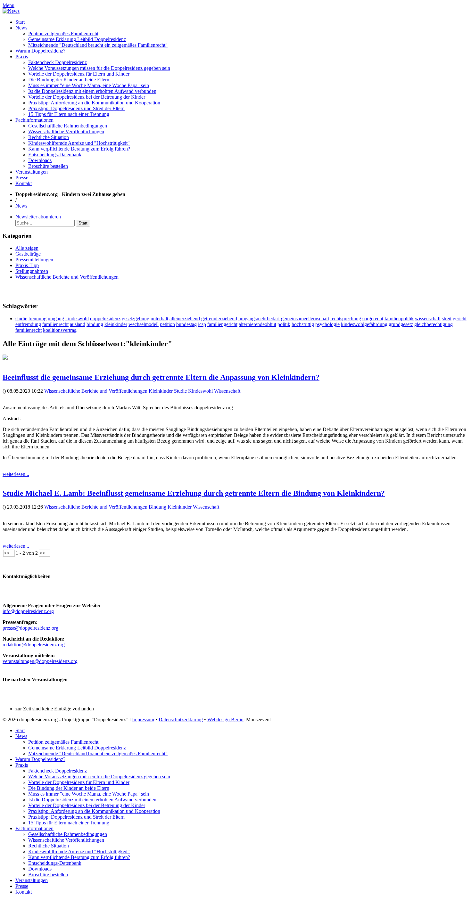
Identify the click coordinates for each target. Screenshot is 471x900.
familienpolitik (399, 318)
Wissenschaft (227, 391)
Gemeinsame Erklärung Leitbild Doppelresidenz (77, 39)
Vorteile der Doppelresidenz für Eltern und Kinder (78, 74)
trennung (37, 318)
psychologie (327, 324)
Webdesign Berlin (225, 719)
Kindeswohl (200, 391)
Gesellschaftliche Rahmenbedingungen (67, 125)
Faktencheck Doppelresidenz (57, 62)
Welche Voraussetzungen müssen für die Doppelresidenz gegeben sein (99, 68)
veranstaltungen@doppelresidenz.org (40, 661)
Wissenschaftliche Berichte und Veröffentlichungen (67, 277)
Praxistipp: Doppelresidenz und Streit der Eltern (76, 108)
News (21, 27)
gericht (460, 318)
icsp (202, 324)
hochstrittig (303, 324)
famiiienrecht (28, 330)
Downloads (40, 160)
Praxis (21, 56)
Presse (21, 177)
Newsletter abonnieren (38, 216)
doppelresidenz (105, 318)
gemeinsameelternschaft (305, 318)
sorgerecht (372, 318)
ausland (77, 324)
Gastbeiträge (28, 254)
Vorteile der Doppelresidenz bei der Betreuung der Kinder (86, 97)
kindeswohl (77, 318)
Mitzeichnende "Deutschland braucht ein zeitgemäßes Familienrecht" (98, 45)
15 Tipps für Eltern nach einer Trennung (68, 114)
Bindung (157, 507)
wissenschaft (428, 318)
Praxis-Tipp (27, 265)
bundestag (186, 324)
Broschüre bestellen (48, 166)
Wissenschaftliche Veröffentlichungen (66, 131)
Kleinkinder (161, 391)
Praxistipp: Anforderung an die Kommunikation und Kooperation (94, 102)
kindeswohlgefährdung (364, 324)
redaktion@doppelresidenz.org (34, 644)
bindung (95, 324)
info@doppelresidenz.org (28, 611)
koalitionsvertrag (60, 330)
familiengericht (222, 324)
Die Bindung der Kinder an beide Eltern (68, 79)
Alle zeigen (26, 248)
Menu (8, 5)
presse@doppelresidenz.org (30, 628)
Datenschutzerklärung (181, 719)
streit (446, 318)
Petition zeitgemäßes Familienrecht (63, 33)
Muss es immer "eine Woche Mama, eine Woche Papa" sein (88, 85)
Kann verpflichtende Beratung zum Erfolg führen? (79, 148)
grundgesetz (401, 324)
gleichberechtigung (433, 324)
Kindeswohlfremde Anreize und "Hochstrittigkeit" (79, 143)
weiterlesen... (16, 474)
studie (21, 318)
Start (20, 22)
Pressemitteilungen (34, 259)
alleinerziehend (184, 318)
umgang (56, 318)
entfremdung (28, 324)
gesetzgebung (135, 318)
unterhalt (159, 318)
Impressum (143, 719)
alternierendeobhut (257, 324)
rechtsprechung (345, 318)
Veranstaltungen (31, 172)
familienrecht (55, 324)
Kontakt (23, 183)
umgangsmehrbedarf (259, 318)
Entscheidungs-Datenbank (54, 154)
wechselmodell (143, 324)
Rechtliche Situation (48, 137)
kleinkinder (115, 324)
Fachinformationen (34, 120)
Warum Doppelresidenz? (40, 50)
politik (283, 324)
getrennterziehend (219, 318)
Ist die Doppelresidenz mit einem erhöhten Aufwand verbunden (92, 91)
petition (167, 324)
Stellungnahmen (31, 271)
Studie (180, 391)
